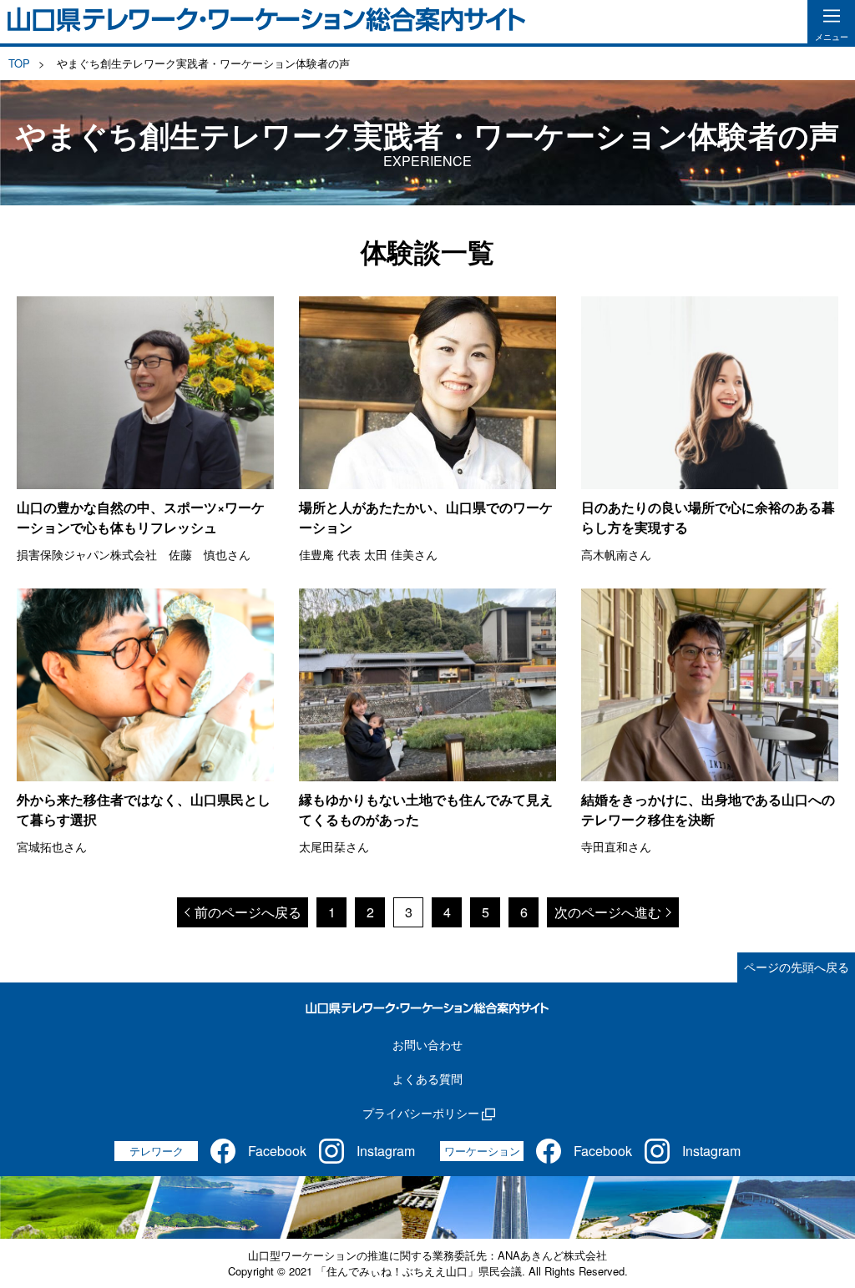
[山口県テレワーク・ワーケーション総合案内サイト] (267, 22)
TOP (19, 63)
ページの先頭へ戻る (796, 966)
